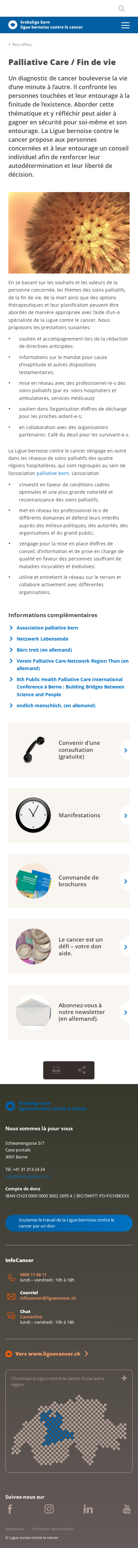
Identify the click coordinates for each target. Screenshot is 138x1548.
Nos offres (22, 44)
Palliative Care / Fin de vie (62, 61)
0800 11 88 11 (33, 1274)
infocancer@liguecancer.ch (48, 1298)
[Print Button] (56, 1070)
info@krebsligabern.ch (27, 1176)
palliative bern (53, 473)
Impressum (14, 1528)
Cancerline (31, 1317)
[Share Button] (81, 1070)
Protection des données (53, 1528)
